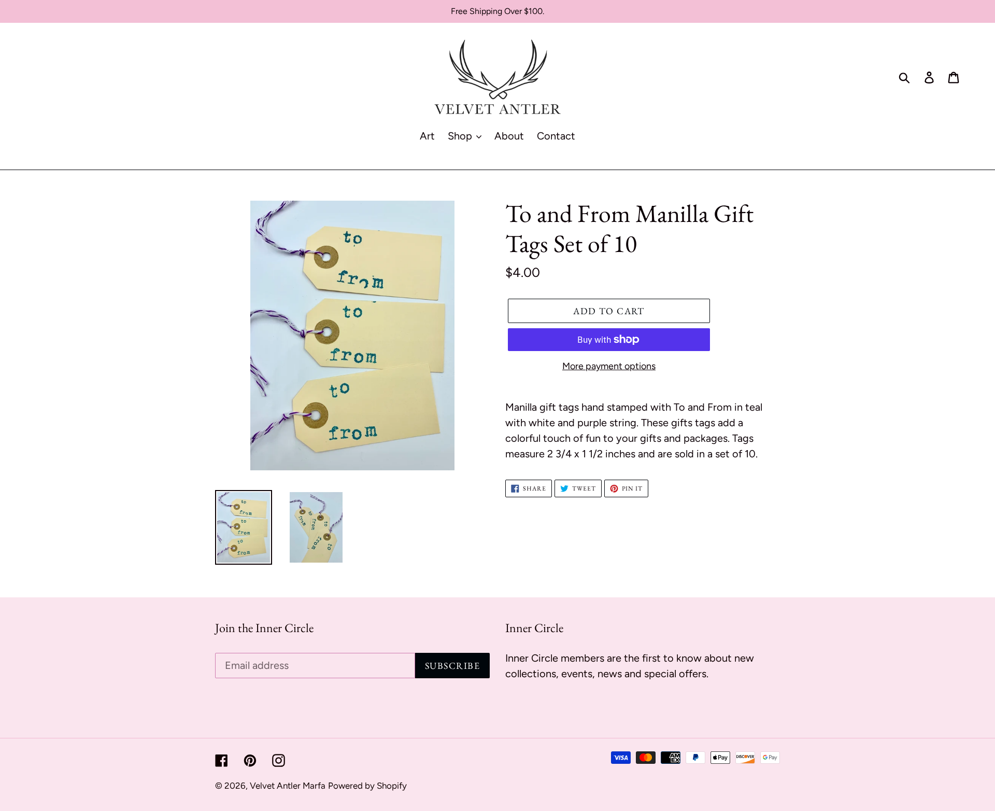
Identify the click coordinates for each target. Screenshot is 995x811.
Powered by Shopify (367, 785)
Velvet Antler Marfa (287, 785)
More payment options (609, 366)
